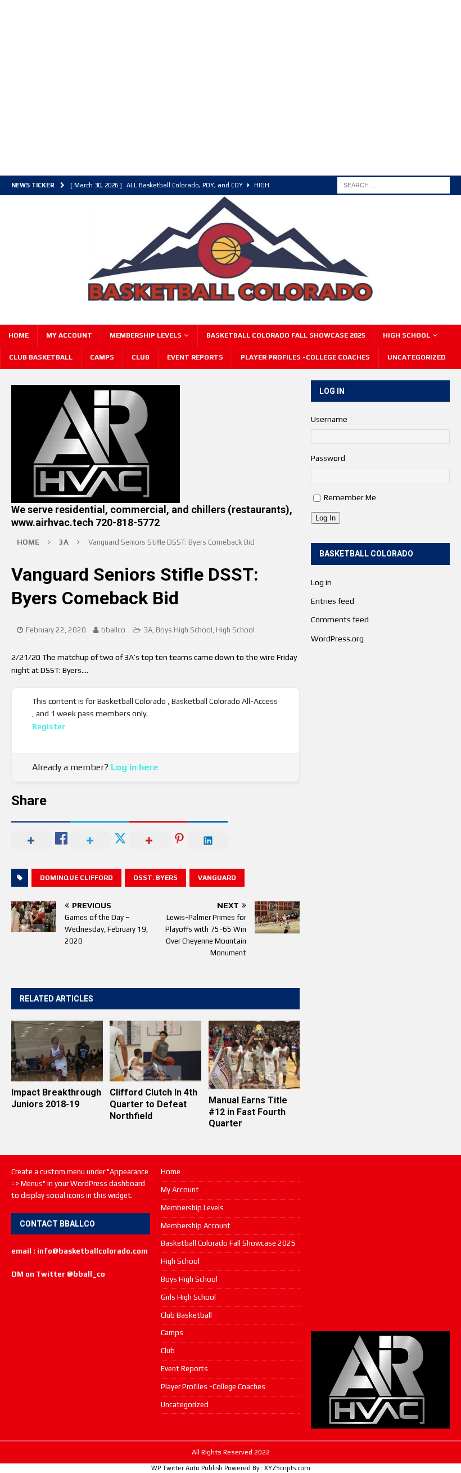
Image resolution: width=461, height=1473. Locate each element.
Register (48, 726)
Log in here (134, 767)
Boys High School (184, 630)
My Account (69, 335)
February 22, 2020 (56, 630)
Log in (321, 582)
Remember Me (350, 497)
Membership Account (196, 1225)
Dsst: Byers (155, 878)
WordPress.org (337, 638)
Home (18, 335)
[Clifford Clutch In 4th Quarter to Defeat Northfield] (155, 1051)
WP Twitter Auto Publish (187, 1468)
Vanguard (217, 878)
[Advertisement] (222, 86)
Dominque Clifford (76, 878)
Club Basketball (41, 357)
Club (141, 357)
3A (147, 630)
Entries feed (332, 600)
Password (328, 457)
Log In (325, 518)
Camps (102, 357)
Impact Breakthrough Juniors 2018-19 (56, 1098)
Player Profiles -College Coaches (305, 357)
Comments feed (340, 619)
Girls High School (188, 1297)
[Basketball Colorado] (230, 295)
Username (329, 419)
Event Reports (195, 357)
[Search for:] (393, 184)
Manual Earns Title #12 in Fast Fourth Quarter (248, 1112)
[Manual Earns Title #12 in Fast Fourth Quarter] (254, 1055)
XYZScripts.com (287, 1468)
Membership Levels (146, 335)
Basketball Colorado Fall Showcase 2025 (285, 335)
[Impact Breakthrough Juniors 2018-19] (57, 1051)
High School (406, 335)
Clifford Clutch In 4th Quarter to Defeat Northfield (153, 1104)
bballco (113, 630)
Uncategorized (416, 357)
